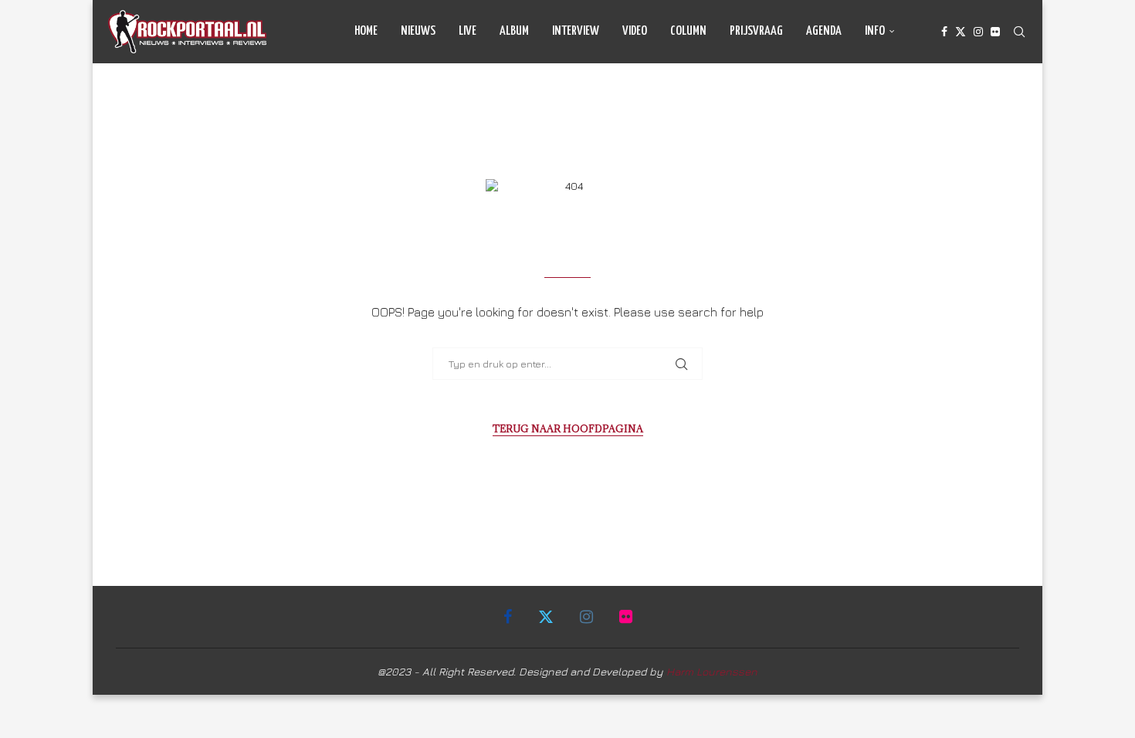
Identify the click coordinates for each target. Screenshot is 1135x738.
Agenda (824, 31)
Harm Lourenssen (711, 671)
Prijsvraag (756, 31)
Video (634, 31)
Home (366, 31)
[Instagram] (978, 32)
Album (514, 31)
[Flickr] (995, 32)
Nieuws (418, 31)
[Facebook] (944, 32)
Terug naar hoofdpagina (568, 428)
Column (688, 31)
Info (875, 31)
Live (467, 31)
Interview (575, 31)
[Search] (1019, 32)
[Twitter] (960, 32)
